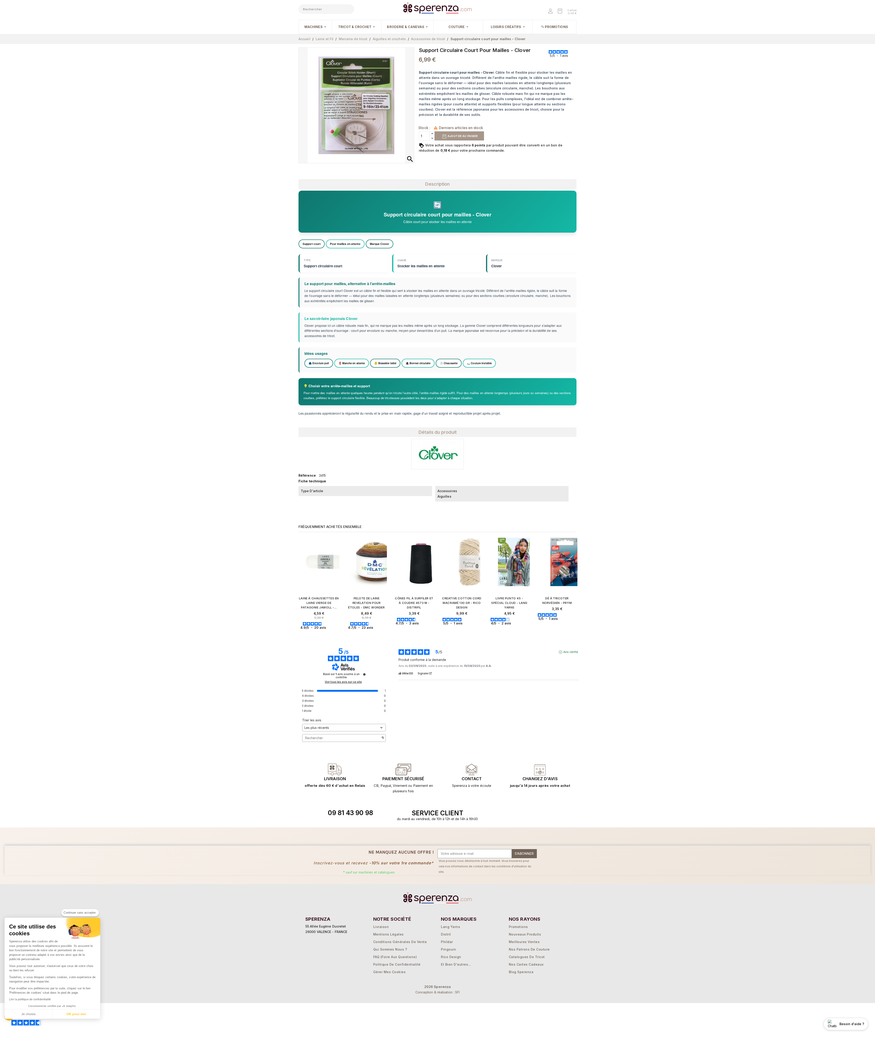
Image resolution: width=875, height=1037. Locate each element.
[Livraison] (403, 769)
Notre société (392, 919)
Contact (472, 778)
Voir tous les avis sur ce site (343, 682)
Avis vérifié (570, 652)
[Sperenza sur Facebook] (523, 813)
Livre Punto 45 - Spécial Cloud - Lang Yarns (509, 602)
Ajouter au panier (462, 136)
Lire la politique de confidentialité (30, 999)
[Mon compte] (551, 11)
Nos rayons (524, 919)
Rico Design (451, 957)
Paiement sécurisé (403, 778)
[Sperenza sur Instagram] (534, 813)
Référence (307, 475)
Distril (446, 934)
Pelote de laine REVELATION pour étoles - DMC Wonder (366, 602)
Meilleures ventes (524, 942)
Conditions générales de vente (400, 942)
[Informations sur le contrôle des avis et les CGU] (364, 674)
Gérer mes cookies (389, 972)
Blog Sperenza (521, 972)
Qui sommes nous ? (390, 949)
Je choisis (28, 1014)
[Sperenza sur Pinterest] (544, 813)
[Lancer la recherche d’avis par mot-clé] (383, 738)
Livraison (335, 778)
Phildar (447, 942)
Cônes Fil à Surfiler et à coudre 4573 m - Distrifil (414, 602)
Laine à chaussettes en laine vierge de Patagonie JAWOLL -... (319, 602)
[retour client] (540, 769)
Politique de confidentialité (397, 964)
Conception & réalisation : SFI (437, 992)
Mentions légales (388, 934)
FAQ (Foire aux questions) (395, 957)
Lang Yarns (450, 927)
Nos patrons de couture (529, 949)
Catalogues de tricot (527, 957)
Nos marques (458, 919)
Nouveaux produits (525, 934)
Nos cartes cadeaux (526, 964)
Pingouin (448, 949)
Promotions (518, 927)
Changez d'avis (539, 778)
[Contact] (335, 769)
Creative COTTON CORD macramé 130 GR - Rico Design (461, 602)
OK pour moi (76, 1014)
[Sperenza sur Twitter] (513, 813)
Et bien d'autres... (456, 964)
